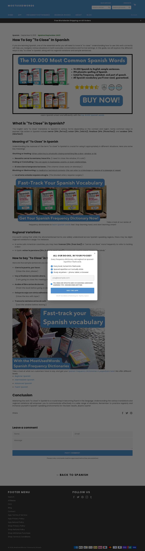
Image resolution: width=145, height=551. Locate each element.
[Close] (94, 253)
